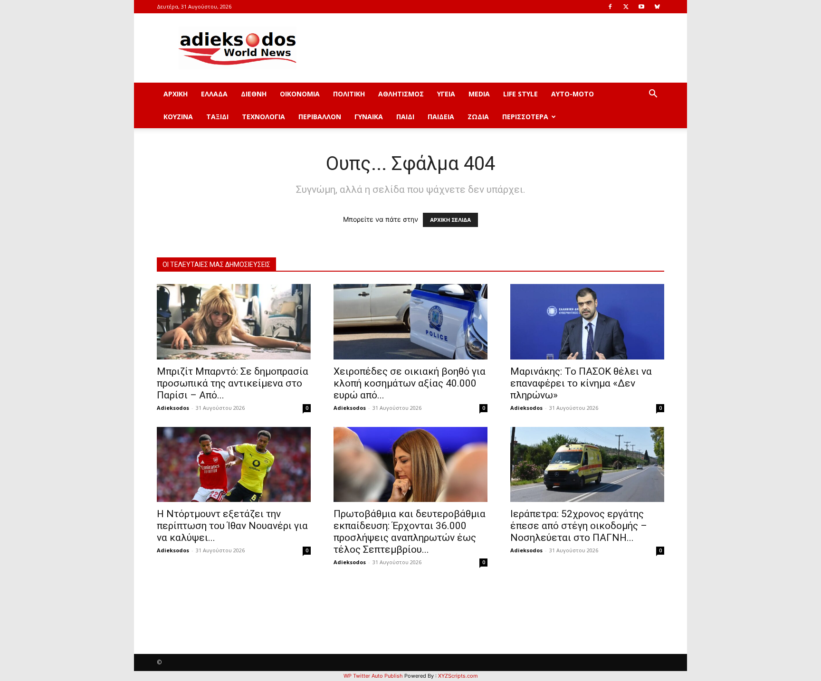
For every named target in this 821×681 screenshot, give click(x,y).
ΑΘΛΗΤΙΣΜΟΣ (401, 93)
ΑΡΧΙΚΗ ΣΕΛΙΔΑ (450, 220)
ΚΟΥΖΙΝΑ (178, 116)
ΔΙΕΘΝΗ (254, 93)
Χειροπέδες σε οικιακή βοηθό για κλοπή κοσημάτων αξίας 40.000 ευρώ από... (410, 383)
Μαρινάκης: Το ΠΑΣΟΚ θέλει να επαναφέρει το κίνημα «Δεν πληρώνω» (581, 383)
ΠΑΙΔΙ (405, 116)
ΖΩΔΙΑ (478, 116)
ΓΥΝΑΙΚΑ (368, 116)
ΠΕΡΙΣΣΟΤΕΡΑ (525, 116)
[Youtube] (641, 6)
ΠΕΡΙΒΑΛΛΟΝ (319, 116)
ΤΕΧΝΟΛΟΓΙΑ (263, 116)
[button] (652, 94)
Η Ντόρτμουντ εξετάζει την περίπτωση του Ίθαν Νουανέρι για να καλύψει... (232, 525)
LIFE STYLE (520, 93)
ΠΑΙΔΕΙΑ (441, 116)
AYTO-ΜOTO (572, 93)
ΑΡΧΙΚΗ (175, 93)
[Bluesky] (657, 6)
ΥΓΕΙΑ (446, 93)
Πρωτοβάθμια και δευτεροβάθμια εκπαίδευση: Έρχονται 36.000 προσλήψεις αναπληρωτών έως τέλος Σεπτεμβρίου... (410, 531)
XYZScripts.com (458, 675)
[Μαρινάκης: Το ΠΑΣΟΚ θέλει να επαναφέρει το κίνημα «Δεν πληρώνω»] (587, 321)
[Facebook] (610, 6)
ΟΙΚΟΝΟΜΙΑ (300, 93)
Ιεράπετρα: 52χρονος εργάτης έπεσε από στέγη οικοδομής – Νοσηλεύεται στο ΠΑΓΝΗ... (578, 525)
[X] (626, 6)
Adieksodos (173, 407)
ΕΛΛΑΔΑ (214, 93)
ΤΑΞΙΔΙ (217, 116)
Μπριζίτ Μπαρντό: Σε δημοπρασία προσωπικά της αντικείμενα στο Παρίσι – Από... (232, 383)
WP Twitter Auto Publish (373, 675)
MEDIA (479, 93)
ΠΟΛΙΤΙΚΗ (349, 93)
